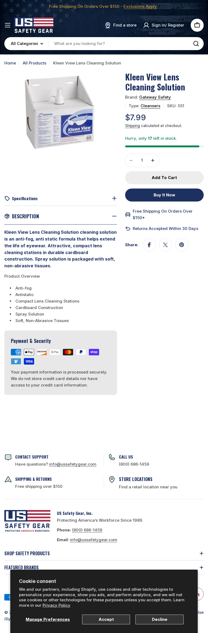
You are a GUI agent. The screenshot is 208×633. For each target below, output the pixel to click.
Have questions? (55, 464)
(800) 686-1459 (134, 464)
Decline (159, 619)
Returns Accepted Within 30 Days (165, 228)
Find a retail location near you (148, 486)
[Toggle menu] (7, 25)
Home (10, 63)
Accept (106, 619)
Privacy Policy (56, 605)
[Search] (196, 43)
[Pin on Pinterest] (181, 244)
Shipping (132, 126)
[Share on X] (165, 244)
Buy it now (164, 194)
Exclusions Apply (140, 6)
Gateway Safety (155, 97)
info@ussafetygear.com (93, 539)
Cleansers (150, 105)
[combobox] (104, 43)
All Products (34, 63)
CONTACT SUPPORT (31, 457)
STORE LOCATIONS (135, 479)
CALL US (126, 457)
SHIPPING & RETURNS (33, 479)
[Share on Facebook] (149, 244)
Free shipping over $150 (39, 486)
